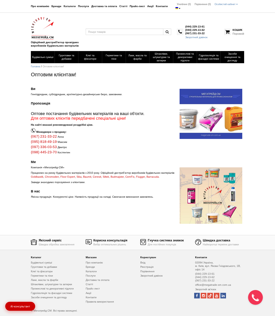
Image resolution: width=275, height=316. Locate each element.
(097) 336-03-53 (44, 147)
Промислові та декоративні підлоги (52, 288)
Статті (123, 6)
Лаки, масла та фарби (44, 279)
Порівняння (147, 271)
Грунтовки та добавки (44, 266)
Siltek (106, 176)
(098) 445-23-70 (44, 152)
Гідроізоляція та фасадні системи (51, 293)
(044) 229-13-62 (195, 29)
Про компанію (40, 6)
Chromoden (52, 176)
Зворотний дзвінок (196, 37)
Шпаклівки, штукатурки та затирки (51, 284)
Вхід (142, 262)
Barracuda (152, 176)
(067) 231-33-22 (195, 33)
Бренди (56, 6)
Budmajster (117, 176)
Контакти (162, 6)
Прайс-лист (137, 6)
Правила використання (100, 301)
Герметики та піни (42, 275)
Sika (79, 176)
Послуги (83, 6)
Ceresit (97, 176)
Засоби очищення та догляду (49, 297)
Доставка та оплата (104, 6)
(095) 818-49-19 (44, 142)
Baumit (87, 176)
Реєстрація (147, 266)
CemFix (130, 176)
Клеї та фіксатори (42, 271)
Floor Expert (67, 176)
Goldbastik (37, 176)
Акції (150, 6)
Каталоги (70, 6)
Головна (35, 66)
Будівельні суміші (41, 262)
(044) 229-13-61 (195, 26)
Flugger (140, 176)
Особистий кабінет (225, 4)
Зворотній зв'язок (205, 289)
